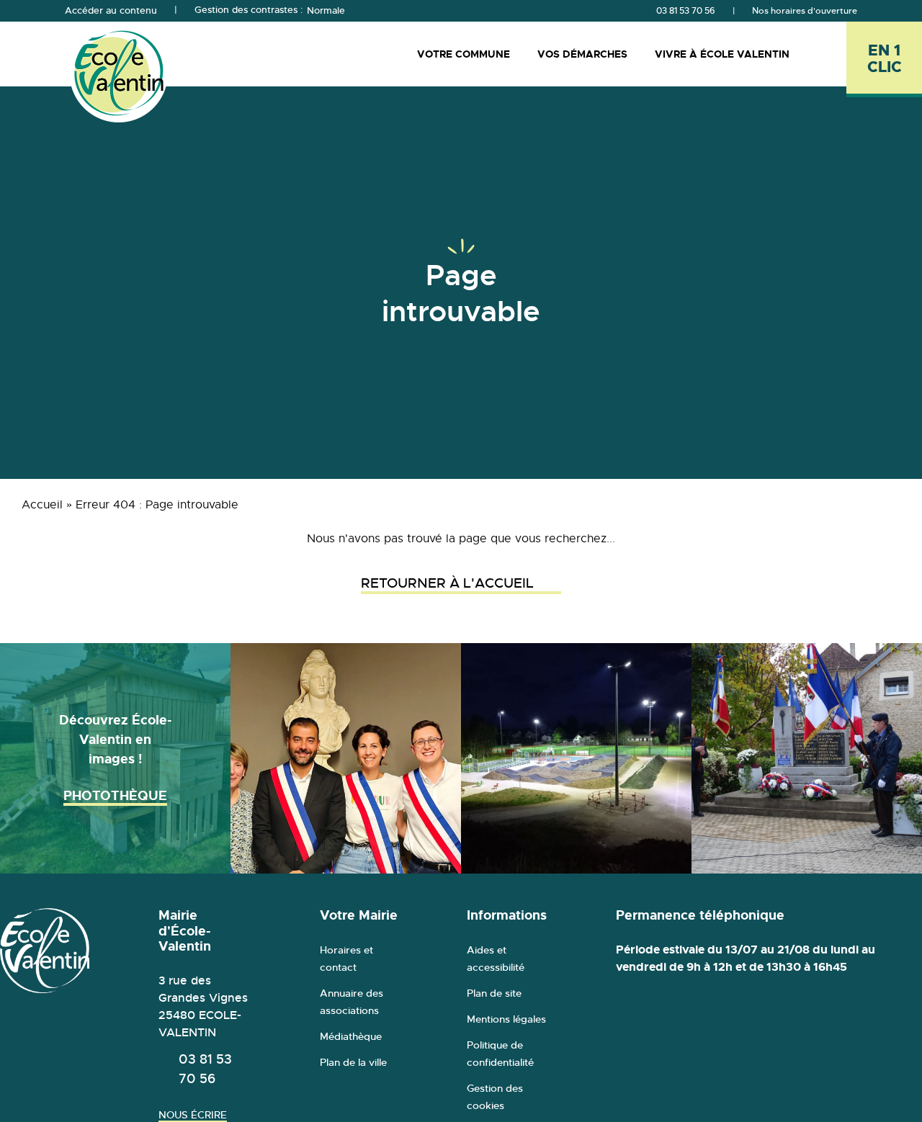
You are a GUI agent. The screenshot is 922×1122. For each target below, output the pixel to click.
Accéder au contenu (111, 11)
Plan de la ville (353, 1062)
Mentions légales (506, 1019)
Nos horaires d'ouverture (804, 11)
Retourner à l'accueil (447, 583)
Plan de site (494, 993)
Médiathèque (351, 1036)
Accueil (42, 505)
